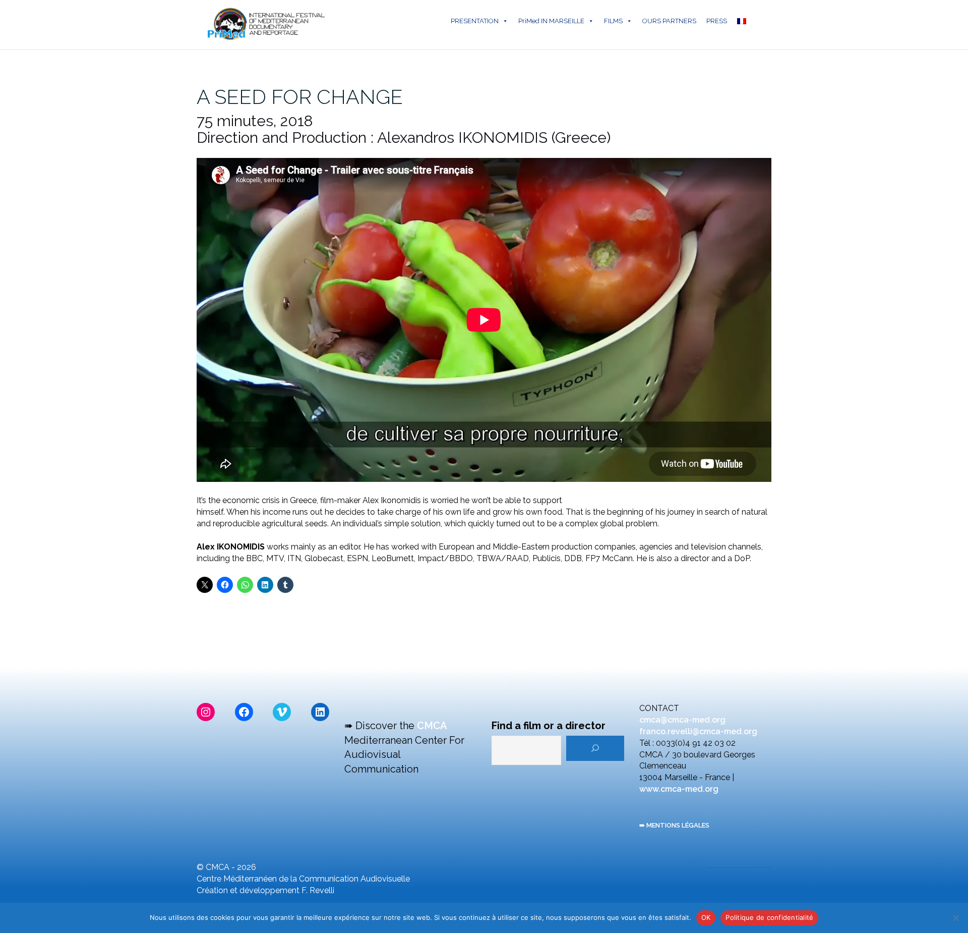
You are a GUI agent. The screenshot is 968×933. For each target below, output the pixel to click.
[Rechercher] (595, 748)
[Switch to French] (743, 21)
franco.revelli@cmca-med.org (698, 731)
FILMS (613, 21)
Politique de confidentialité (769, 917)
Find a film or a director (549, 726)
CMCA (432, 726)
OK (706, 917)
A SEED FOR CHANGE (300, 96)
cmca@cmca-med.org (682, 720)
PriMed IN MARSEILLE (551, 21)
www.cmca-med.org (678, 789)
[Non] (955, 918)
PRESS (716, 21)
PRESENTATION (475, 21)
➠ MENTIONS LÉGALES (674, 825)
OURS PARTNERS (669, 21)
